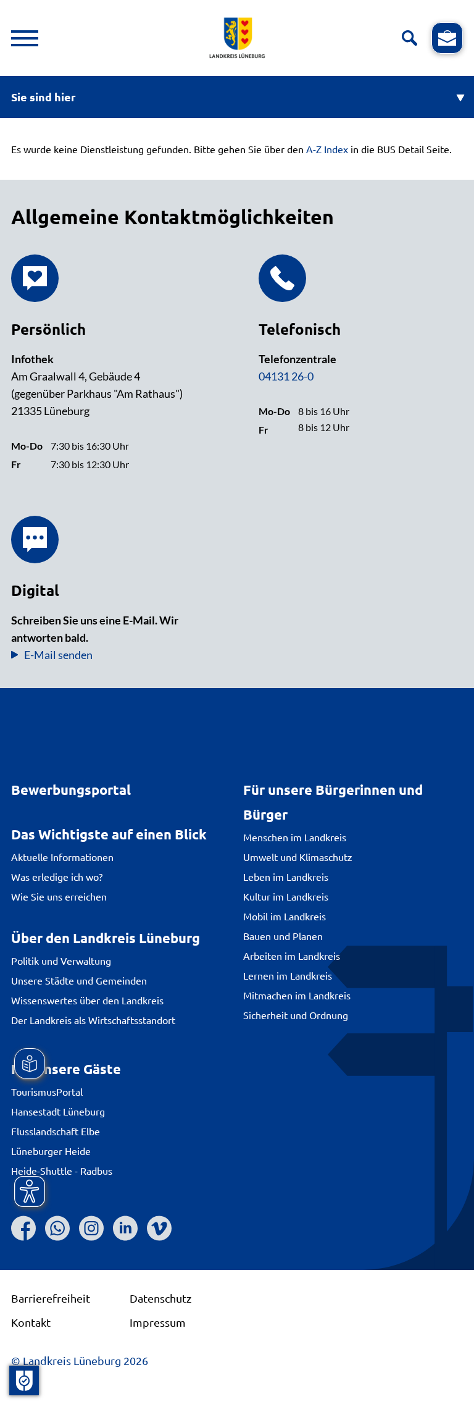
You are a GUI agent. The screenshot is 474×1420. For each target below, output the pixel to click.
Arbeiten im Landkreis (291, 955)
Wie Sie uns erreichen (59, 896)
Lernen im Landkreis (287, 975)
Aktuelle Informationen (62, 857)
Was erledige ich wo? (56, 876)
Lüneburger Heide (51, 1151)
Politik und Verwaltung (61, 960)
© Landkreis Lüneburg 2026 (79, 1360)
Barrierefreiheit (50, 1298)
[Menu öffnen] (24, 38)
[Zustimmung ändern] (24, 1380)
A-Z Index (327, 149)
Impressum (158, 1322)
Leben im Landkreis (285, 876)
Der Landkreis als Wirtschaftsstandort (93, 1020)
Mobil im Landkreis (284, 916)
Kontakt (31, 1322)
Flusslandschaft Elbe (55, 1131)
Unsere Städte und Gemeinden (79, 980)
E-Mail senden (58, 655)
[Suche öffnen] (409, 38)
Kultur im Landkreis (285, 896)
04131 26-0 (286, 376)
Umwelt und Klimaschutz (297, 857)
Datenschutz (160, 1298)
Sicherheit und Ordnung (295, 1015)
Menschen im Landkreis (294, 837)
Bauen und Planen (283, 936)
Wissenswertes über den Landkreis (87, 1000)
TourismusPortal (47, 1091)
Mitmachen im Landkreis (297, 995)
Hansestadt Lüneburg (58, 1111)
